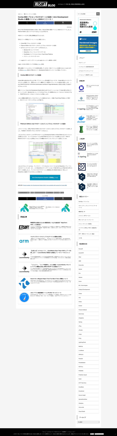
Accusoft (81, 249)
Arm (80, 273)
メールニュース (70, 431)
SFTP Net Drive (82, 383)
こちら (39, 64)
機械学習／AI (82, 211)
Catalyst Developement (84, 289)
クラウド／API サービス (84, 215)
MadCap (81, 346)
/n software (81, 350)
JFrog (80, 326)
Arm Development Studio (40, 192)
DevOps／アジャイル (84, 201)
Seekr (80, 379)
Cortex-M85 (57, 192)
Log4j (62, 192)
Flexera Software (83, 310)
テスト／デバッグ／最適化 (24, 192)
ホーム (44, 431)
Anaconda (81, 265)
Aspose (80, 277)
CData (80, 293)
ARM (33, 192)
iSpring (80, 322)
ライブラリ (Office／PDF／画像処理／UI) (88, 229)
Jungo (80, 334)
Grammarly (81, 314)
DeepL (80, 301)
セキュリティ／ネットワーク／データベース (88, 206)
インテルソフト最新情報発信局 (86, 66)
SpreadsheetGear (83, 399)
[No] (115, 434)
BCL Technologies (83, 285)
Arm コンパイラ (50, 192)
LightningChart (82, 342)
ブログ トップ (82, 62)
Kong (80, 338)
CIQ (80, 297)
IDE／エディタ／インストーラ (86, 219)
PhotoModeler (82, 362)
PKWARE (81, 371)
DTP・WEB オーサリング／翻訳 (86, 234)
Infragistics (81, 318)
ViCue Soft (81, 407)
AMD (80, 261)
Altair (80, 257)
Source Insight (82, 395)
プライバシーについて (99, 433)
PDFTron (81, 366)
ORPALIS (81, 354)
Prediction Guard (83, 375)
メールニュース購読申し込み (86, 75)
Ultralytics (81, 403)
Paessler (81, 358)
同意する (92, 433)
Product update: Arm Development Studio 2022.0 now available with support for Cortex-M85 (45, 185)
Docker (80, 305)
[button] (63, 22)
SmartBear (81, 387)
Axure (80, 281)
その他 (80, 238)
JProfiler (81, 330)
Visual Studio (82, 411)
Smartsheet (81, 391)
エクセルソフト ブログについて (54, 431)
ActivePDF (81, 253)
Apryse (80, 269)
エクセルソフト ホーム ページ (86, 71)
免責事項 (64, 431)
